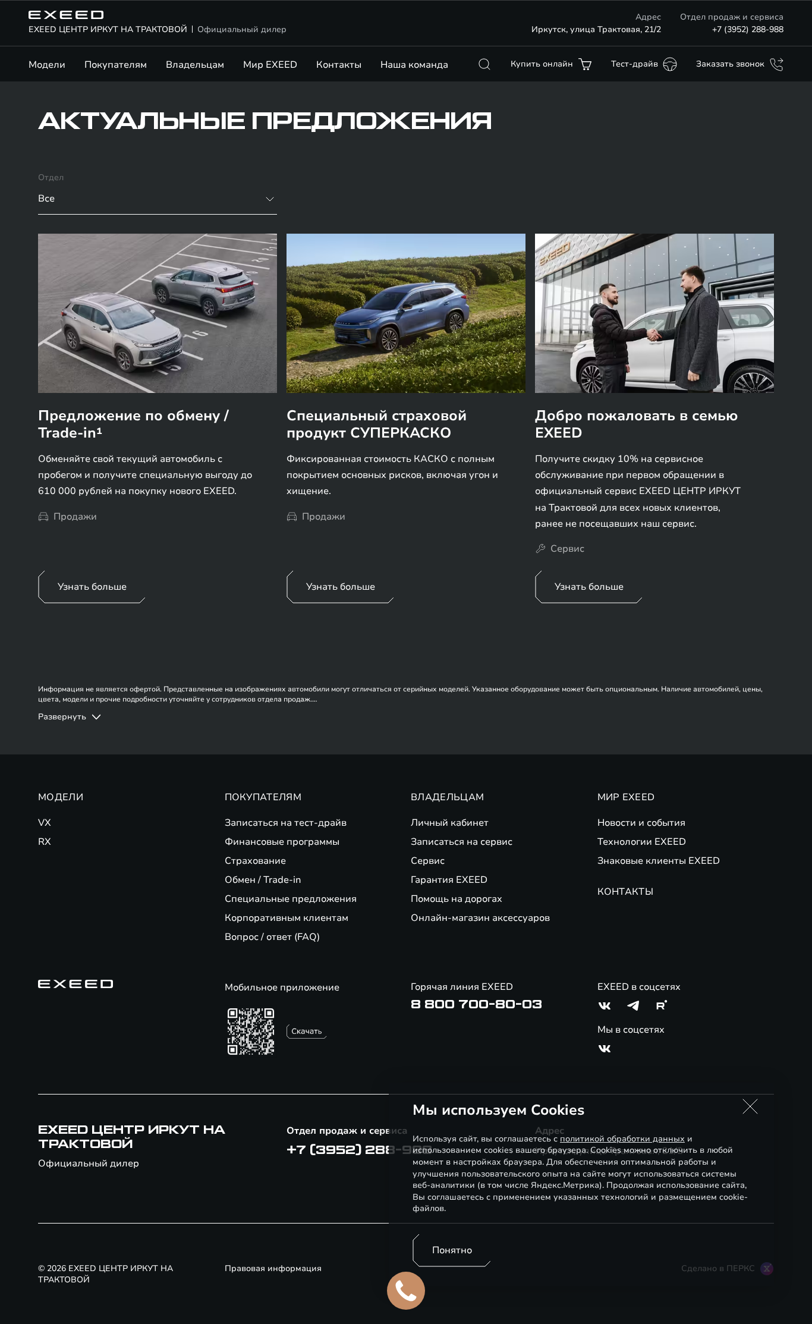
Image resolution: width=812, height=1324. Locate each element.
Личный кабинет (450, 823)
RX (44, 842)
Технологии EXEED (641, 842)
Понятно (452, 1250)
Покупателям (115, 64)
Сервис (428, 861)
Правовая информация (273, 1268)
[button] (750, 1106)
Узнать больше (92, 586)
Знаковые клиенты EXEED (658, 861)
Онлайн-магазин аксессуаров (480, 918)
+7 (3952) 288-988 (747, 29)
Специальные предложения (291, 899)
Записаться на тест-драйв (286, 823)
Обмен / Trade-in (263, 880)
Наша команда (414, 64)
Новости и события (641, 823)
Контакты (338, 64)
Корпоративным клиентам (286, 918)
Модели (47, 64)
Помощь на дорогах (456, 899)
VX (44, 823)
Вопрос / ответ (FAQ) (272, 937)
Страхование (255, 861)
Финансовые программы (282, 842)
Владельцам (195, 64)
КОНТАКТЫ (625, 891)
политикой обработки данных (622, 1138)
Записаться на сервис (461, 842)
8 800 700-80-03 (476, 1005)
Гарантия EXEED (449, 880)
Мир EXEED (270, 64)
